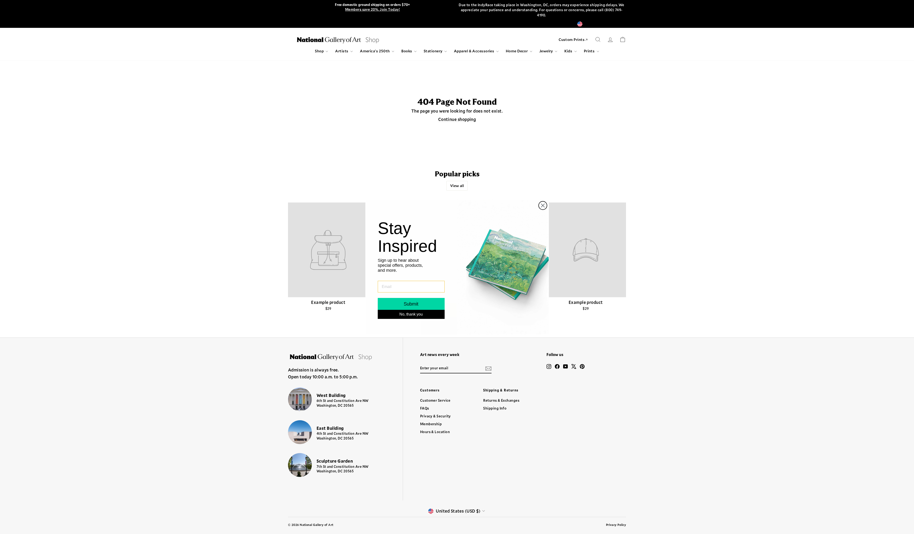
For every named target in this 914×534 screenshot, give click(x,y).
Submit (411, 304)
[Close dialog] (543, 205)
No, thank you (411, 314)
